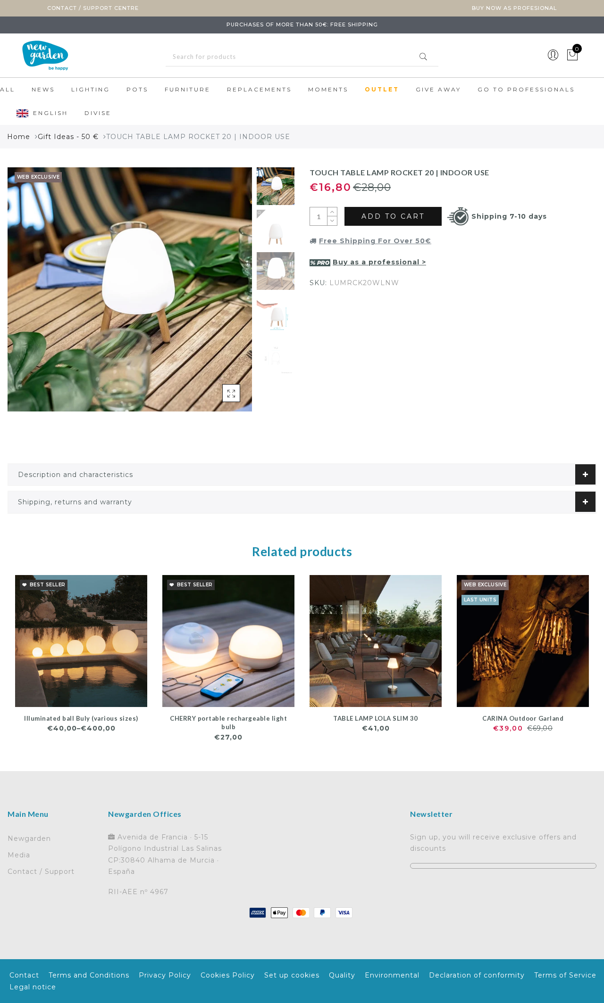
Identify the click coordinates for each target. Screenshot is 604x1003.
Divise (97, 112)
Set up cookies (291, 975)
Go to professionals (526, 89)
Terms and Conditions (89, 975)
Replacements (259, 89)
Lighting (90, 89)
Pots (137, 89)
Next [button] (223, 294)
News (43, 89)
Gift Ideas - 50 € (68, 136)
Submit (423, 56)
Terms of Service (565, 975)
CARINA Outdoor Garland (522, 718)
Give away (438, 89)
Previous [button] (25, 295)
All (7, 89)
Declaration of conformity (477, 975)
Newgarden (29, 838)
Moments (328, 89)
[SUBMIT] (302, 56)
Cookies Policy (228, 975)
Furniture (187, 89)
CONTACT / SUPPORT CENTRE (93, 8)
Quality (342, 975)
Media (19, 855)
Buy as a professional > (379, 262)
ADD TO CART (393, 216)
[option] (130, 289)
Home (18, 136)
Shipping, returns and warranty (75, 502)
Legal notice (32, 987)
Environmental (392, 975)
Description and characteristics (75, 474)
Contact (24, 975)
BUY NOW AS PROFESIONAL (514, 8)
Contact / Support (41, 871)
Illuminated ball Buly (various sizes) (81, 718)
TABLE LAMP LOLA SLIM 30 (375, 718)
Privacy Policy (165, 975)
